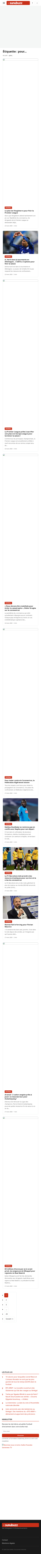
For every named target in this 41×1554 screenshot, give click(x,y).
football (8, 207)
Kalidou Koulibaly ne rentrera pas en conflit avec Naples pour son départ (20, 828)
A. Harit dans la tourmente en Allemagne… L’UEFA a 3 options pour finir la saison (20, 261)
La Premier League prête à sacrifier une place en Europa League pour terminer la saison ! (19, 434)
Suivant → (9, 1319)
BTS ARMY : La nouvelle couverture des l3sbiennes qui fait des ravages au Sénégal (21, 1389)
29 (7, 1314)
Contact (5, 1540)
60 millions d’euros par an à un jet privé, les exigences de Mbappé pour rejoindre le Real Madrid (20, 1271)
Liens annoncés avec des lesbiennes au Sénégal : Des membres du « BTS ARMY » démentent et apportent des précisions (21, 1411)
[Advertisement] (20, 27)
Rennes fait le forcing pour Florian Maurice (19, 926)
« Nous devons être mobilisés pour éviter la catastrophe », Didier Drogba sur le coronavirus (20, 608)
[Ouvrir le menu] (4, 3)
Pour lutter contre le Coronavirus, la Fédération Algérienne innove (20, 781)
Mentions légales (8, 1543)
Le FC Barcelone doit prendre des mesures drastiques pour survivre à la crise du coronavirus (20, 878)
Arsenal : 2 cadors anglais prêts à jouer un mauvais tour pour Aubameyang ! (18, 1097)
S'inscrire (20, 1435)
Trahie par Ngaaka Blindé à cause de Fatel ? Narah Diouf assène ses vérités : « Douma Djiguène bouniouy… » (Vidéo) (22, 1396)
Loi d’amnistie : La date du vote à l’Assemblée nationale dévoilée (22, 1404)
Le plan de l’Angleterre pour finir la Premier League (19, 212)
